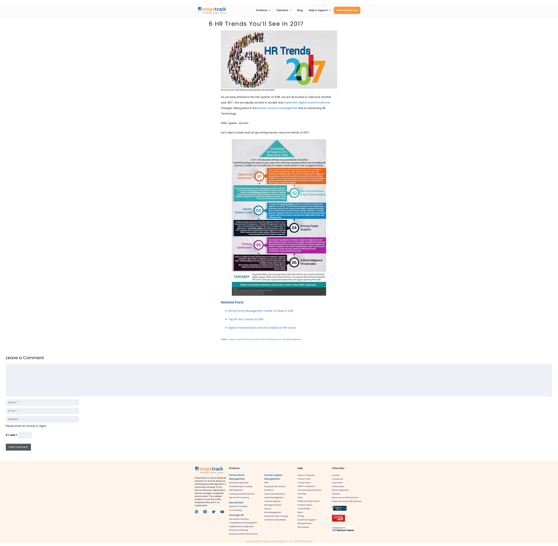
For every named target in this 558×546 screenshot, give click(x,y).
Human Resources (245, 339)
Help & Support (318, 10)
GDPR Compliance (306, 486)
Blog (300, 10)
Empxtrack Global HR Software (347, 501)
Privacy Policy (304, 478)
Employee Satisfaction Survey (243, 533)
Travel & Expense (272, 501)
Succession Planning (238, 519)
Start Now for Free (347, 10)
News (300, 512)
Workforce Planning (238, 530)
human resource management (277, 108)
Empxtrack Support (307, 519)
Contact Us (337, 479)
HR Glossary (303, 527)
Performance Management (247, 90)
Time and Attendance (274, 493)
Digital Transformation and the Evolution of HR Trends (262, 328)
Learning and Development (242, 493)
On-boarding (235, 510)
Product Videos (305, 505)
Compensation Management (243, 522)
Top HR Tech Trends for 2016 (245, 319)
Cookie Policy (304, 482)
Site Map (302, 493)
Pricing (301, 516)
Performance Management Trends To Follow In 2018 (260, 311)
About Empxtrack (340, 490)
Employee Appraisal (238, 482)
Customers (337, 482)
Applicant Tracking (238, 506)
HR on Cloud (227, 90)
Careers (336, 475)
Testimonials (338, 486)
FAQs (300, 497)
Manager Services (272, 505)
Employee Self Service (274, 486)
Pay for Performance (239, 497)
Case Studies (304, 508)
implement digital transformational (307, 102)
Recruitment (268, 90)
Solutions (282, 10)
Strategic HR (236, 515)
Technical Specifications (309, 490)
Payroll (267, 508)
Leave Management (273, 497)
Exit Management (272, 512)
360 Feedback (236, 490)
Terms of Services (306, 475)
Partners (336, 493)
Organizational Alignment (241, 526)
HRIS (266, 482)
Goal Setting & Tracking (240, 486)
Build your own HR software (345, 497)
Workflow (269, 490)
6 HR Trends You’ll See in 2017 (256, 24)
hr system (231, 339)
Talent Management (291, 339)
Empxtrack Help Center (309, 501)
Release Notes (304, 523)
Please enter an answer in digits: (26, 426)
